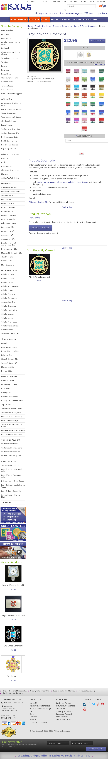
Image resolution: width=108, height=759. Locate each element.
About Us (73, 2)
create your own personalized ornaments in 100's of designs (62, 182)
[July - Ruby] (76, 79)
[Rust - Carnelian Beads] (68, 96)
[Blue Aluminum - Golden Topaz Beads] (76, 112)
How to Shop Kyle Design (40, 709)
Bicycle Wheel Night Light (13, 585)
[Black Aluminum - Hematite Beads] (93, 88)
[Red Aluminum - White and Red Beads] (85, 129)
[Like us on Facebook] (89, 704)
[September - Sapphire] (93, 79)
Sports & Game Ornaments (85, 26)
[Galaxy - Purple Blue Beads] (101, 112)
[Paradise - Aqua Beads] (76, 104)
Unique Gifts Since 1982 (48, 13)
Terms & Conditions (38, 722)
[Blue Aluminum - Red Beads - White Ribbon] (93, 112)
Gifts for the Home (43, 26)
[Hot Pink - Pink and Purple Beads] (76, 121)
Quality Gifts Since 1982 (40, 691)
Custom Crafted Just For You (64, 691)
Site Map (33, 717)
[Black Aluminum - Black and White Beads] (85, 88)
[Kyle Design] (16, 7)
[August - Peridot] (85, 79)
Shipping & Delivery (64, 711)
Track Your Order (63, 719)
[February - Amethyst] (76, 71)
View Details (97, 40)
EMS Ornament (13, 676)
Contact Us (46, 2)
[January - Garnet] (68, 71)
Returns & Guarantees (65, 706)
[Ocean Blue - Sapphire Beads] (101, 104)
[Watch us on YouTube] (85, 709)
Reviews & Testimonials (40, 706)
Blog (32, 714)
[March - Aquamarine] (85, 71)
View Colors (99, 64)
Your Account (62, 717)
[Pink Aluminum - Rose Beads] (85, 121)
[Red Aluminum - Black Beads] (101, 121)
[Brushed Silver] (81, 55)
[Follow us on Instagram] (85, 704)
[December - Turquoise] (76, 88)
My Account (101, 2)
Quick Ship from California (12, 693)
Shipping (83, 2)
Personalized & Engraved (72, 13)
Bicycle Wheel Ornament (39, 277)
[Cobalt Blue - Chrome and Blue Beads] (68, 112)
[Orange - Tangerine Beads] (85, 96)
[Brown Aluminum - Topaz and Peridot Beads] (101, 88)
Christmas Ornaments (62, 26)
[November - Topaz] (68, 88)
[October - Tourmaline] (101, 79)
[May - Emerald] (101, 71)
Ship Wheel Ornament (13, 645)
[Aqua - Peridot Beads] (85, 104)
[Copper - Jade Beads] (76, 96)
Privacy (33, 719)
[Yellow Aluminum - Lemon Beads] (101, 96)
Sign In (91, 2)
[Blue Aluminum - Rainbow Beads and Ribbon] (85, 112)
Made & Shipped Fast (97, 13)
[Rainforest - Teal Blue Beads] (93, 104)
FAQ (31, 711)
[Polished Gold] (89, 55)
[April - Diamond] (93, 71)
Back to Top (67, 207)
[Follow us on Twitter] (93, 704)
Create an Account (64, 714)
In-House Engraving (86, 691)
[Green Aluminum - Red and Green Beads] (68, 104)
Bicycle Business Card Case (13, 615)
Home (30, 26)
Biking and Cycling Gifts (38, 202)
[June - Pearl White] (68, 79)
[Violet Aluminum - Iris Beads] (68, 121)
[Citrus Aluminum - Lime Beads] (93, 96)
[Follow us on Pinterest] (102, 704)
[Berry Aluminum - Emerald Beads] (93, 121)
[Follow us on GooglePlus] (98, 704)
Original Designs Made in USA (14, 691)
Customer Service (60, 2)
